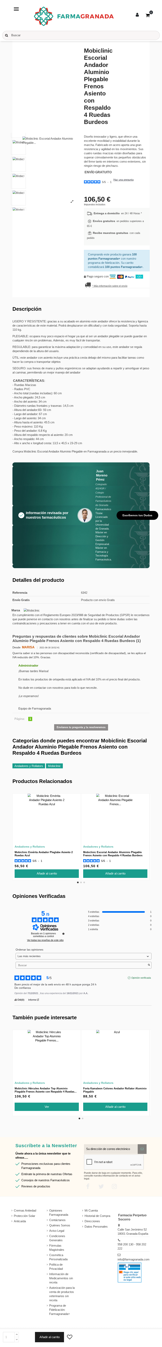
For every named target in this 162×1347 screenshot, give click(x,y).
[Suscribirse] (142, 1149)
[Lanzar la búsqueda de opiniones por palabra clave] (149, 965)
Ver (47, 1106)
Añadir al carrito (50, 1337)
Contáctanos (57, 1220)
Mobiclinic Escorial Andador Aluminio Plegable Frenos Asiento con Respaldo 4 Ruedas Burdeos (112, 854)
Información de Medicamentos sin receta (61, 1278)
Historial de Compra (97, 1215)
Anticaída (20, 1221)
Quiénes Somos (59, 1225)
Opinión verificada (141, 977)
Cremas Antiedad (25, 1210)
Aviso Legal (56, 1230)
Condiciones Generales (57, 1238)
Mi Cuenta (91, 1210)
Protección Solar (24, 1215)
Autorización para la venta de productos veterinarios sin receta (62, 1294)
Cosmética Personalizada (58, 1257)
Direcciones (92, 1221)
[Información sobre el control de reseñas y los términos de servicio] (63, 933)
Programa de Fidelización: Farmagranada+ (59, 1310)
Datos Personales (96, 1226)
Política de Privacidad (56, 1266)
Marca (15, 610)
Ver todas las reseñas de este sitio (45, 940)
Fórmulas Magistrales (56, 1247)
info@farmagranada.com (134, 1259)
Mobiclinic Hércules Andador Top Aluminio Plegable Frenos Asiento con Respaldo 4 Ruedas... (46, 1090)
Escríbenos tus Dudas (137, 515)
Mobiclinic (54, 766)
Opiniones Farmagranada (58, 1212)
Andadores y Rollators (28, 766)
